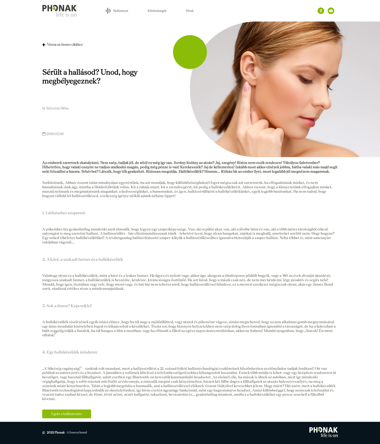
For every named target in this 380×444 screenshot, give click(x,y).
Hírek (190, 11)
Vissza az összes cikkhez (65, 44)
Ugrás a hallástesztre (66, 414)
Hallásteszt (120, 11)
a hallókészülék (323, 386)
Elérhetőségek (157, 11)
